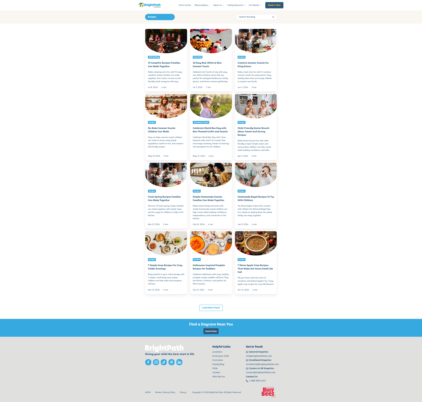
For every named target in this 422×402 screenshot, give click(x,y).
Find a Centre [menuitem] (185, 5)
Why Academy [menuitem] (201, 5)
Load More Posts (211, 307)
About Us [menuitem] (217, 5)
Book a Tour (274, 5)
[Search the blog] (273, 17)
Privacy (183, 392)
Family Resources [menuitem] (235, 5)
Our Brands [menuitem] (254, 5)
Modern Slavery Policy (165, 392)
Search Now (211, 331)
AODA (148, 392)
